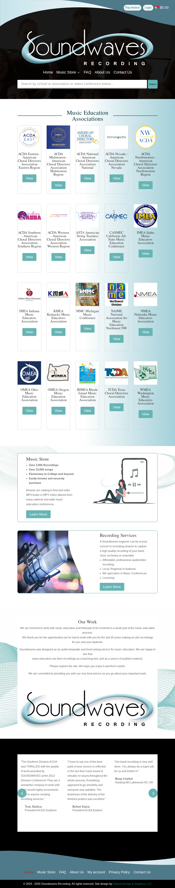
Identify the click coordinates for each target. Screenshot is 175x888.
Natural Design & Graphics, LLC (132, 883)
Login (148, 7)
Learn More (38, 514)
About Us (102, 72)
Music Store (68, 72)
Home (48, 72)
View (29, 178)
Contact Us (122, 72)
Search (152, 84)
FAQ (87, 72)
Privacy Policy (119, 871)
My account (96, 871)
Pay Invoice (132, 7)
